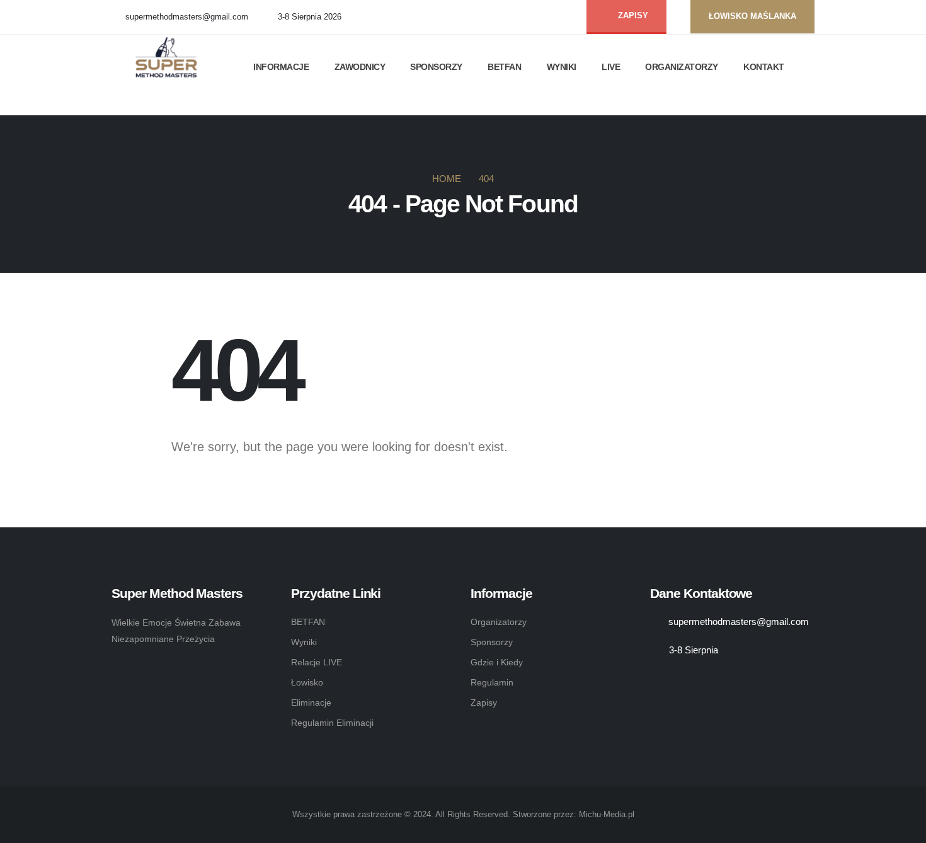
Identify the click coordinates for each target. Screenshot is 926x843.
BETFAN (504, 67)
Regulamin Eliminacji (332, 723)
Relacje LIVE (316, 662)
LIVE (611, 67)
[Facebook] (541, 17)
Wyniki (304, 642)
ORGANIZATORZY (681, 67)
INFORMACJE (281, 67)
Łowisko (307, 682)
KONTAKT (763, 67)
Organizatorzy (499, 622)
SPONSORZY (436, 67)
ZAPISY (631, 15)
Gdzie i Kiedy (497, 662)
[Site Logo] (170, 62)
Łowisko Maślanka (752, 16)
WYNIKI (561, 67)
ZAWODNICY (360, 67)
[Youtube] (562, 17)
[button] (117, 107)
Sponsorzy (492, 642)
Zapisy (484, 702)
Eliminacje (311, 702)
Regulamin (492, 682)
